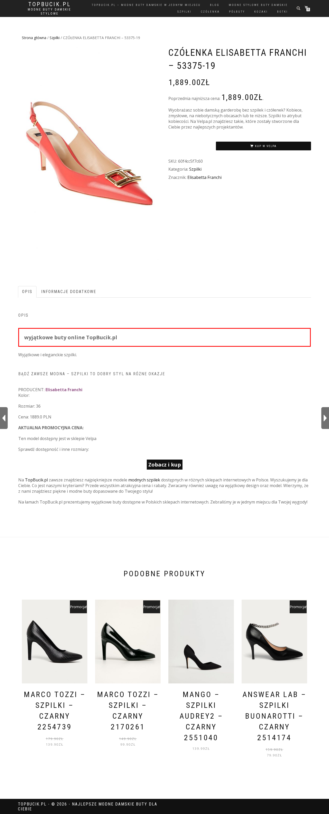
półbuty (237, 11)
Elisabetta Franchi (204, 177)
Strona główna (34, 37)
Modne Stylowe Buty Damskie (258, 5)
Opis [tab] (27, 291)
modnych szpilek (144, 480)
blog (215, 5)
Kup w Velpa (266, 146)
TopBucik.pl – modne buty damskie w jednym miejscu (146, 5)
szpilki (184, 11)
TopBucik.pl (49, 4)
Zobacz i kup (164, 464)
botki (282, 11)
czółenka (210, 11)
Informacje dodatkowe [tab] (68, 291)
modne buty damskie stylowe (49, 11)
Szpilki (55, 37)
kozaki (261, 11)
